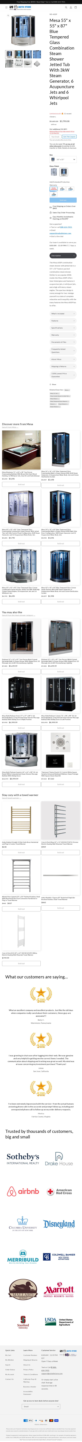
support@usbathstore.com (60, 233)
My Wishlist (9, 1360)
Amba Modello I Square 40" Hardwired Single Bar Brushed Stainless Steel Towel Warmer (58, 898)
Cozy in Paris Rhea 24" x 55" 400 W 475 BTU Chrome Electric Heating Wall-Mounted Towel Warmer (59, 843)
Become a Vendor (29, 1387)
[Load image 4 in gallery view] (37, 54)
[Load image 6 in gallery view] (19, 63)
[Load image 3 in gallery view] (28, 54)
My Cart (8, 1355)
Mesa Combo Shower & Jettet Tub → (60, 396)
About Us (26, 1365)
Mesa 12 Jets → (54, 393)
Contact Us (9, 1379)
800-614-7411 (66, 227)
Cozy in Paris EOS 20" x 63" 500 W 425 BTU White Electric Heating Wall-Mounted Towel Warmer (19, 954)
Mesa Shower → (54, 398)
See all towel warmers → (11, 798)
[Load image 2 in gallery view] (19, 54)
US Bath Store (43, 1424)
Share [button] (54, 384)
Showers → (53, 404)
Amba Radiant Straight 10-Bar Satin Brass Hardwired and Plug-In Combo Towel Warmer (20, 843)
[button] (6, 7)
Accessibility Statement (28, 1393)
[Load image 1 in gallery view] (9, 54)
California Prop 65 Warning (29, 1380)
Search (7, 1365)
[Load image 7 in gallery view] (28, 63)
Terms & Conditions (30, 1374)
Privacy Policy (28, 1370)
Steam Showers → (63, 404)
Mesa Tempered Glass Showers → (59, 401)
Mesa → (67, 390)
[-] (54, 189)
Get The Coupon (69, 137)
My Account (9, 1374)
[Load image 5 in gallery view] (9, 63)
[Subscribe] (57, 1406)
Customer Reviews (30, 1355)
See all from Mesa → (10, 427)
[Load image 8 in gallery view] (37, 63)
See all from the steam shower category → (18, 615)
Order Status (10, 1370)
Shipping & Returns (30, 1360)
